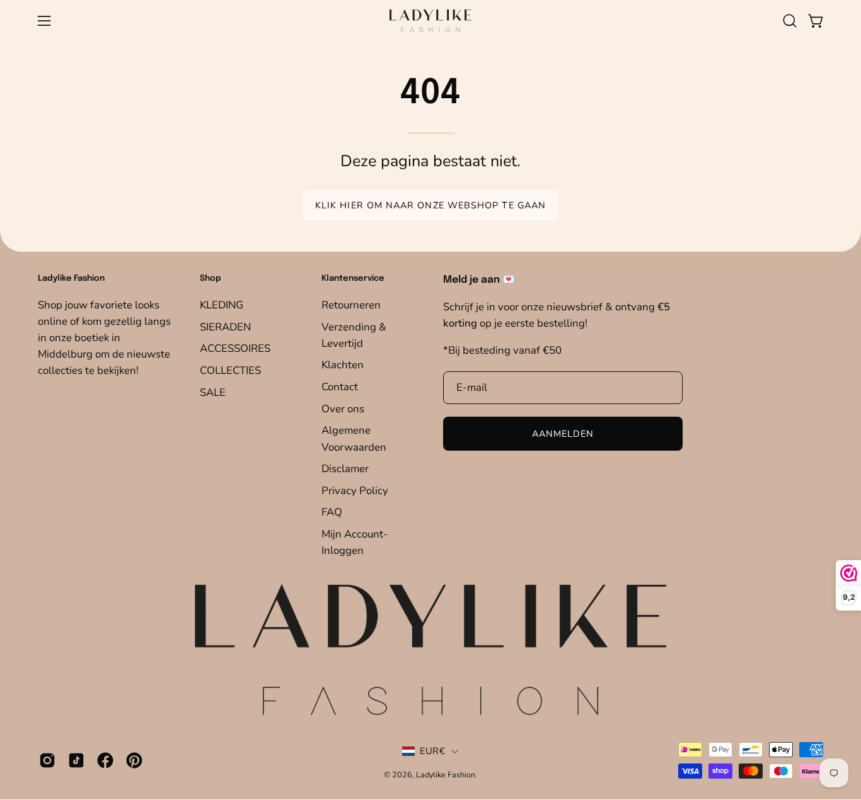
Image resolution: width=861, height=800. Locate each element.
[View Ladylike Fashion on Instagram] (47, 760)
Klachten (342, 365)
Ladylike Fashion (445, 774)
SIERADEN (225, 326)
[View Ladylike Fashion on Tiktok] (76, 760)
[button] (790, 21)
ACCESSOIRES (235, 348)
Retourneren (351, 305)
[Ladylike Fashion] (430, 20)
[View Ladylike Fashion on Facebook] (105, 760)
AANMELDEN (563, 434)
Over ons (342, 409)
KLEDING (221, 305)
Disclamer (345, 468)
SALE (213, 392)
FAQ (331, 512)
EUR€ (432, 751)
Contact (339, 387)
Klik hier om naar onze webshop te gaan (430, 205)
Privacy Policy (354, 490)
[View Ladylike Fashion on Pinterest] (134, 760)
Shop (210, 278)
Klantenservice (352, 278)
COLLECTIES (230, 370)
